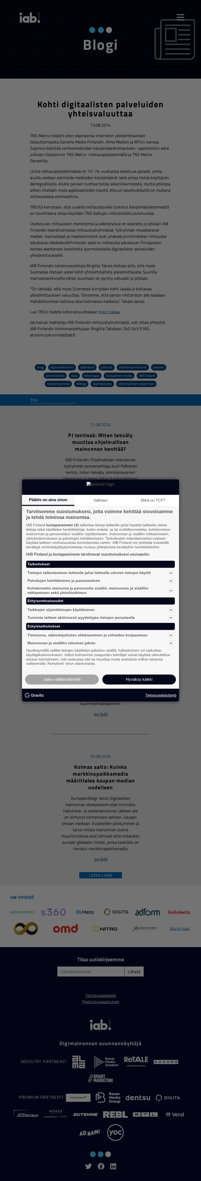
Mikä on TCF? (153, 500)
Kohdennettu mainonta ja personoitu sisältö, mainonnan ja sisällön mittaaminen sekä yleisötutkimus (87, 590)
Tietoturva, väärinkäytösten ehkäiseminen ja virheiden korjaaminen (87, 635)
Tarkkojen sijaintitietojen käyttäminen (61, 610)
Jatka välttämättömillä (62, 679)
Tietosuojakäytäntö (160, 695)
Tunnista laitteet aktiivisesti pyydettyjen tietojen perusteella (81, 617)
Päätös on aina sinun (48, 499)
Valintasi (100, 500)
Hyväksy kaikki (139, 679)
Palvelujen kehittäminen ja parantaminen (63, 581)
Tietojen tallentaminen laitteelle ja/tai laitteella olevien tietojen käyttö (89, 573)
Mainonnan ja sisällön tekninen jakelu (61, 643)
